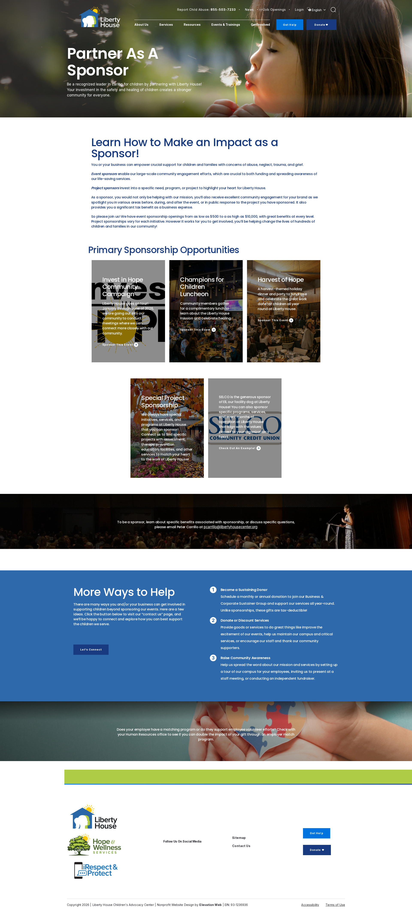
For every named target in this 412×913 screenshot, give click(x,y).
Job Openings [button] (274, 9)
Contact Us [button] (241, 846)
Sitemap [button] (239, 838)
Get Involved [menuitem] (260, 24)
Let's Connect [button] (91, 649)
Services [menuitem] (166, 24)
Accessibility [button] (310, 904)
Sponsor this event (195, 329)
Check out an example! (237, 448)
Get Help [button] (316, 833)
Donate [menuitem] (319, 24)
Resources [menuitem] (192, 24)
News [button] (249, 9)
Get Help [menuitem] (290, 24)
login (299, 9)
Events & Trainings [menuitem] (225, 24)
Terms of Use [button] (335, 904)
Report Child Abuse (206, 9)
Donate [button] (315, 850)
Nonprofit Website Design (175, 904)
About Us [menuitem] (141, 24)
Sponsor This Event (117, 344)
